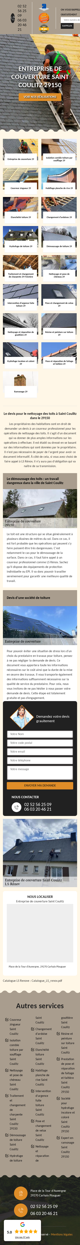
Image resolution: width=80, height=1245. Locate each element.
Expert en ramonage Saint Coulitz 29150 (67, 1147)
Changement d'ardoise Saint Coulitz (43, 1036)
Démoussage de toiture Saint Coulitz (17, 1142)
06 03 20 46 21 (22, 25)
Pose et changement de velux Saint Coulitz (43, 1131)
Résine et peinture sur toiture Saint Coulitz (67, 1043)
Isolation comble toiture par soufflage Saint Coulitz (16, 1052)
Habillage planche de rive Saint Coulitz (42, 1077)
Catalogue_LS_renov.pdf (47, 981)
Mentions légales (61, 1234)
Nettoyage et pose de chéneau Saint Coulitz (16, 1080)
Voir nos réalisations (40, 97)
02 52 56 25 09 (22, 11)
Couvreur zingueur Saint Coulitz (15, 1027)
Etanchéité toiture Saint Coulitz (42, 1057)
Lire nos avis (22, 1237)
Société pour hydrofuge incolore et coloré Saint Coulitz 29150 (68, 1115)
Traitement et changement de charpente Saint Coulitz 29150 (17, 1112)
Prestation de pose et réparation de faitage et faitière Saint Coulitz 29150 (68, 1076)
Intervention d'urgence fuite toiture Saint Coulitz (43, 1103)
